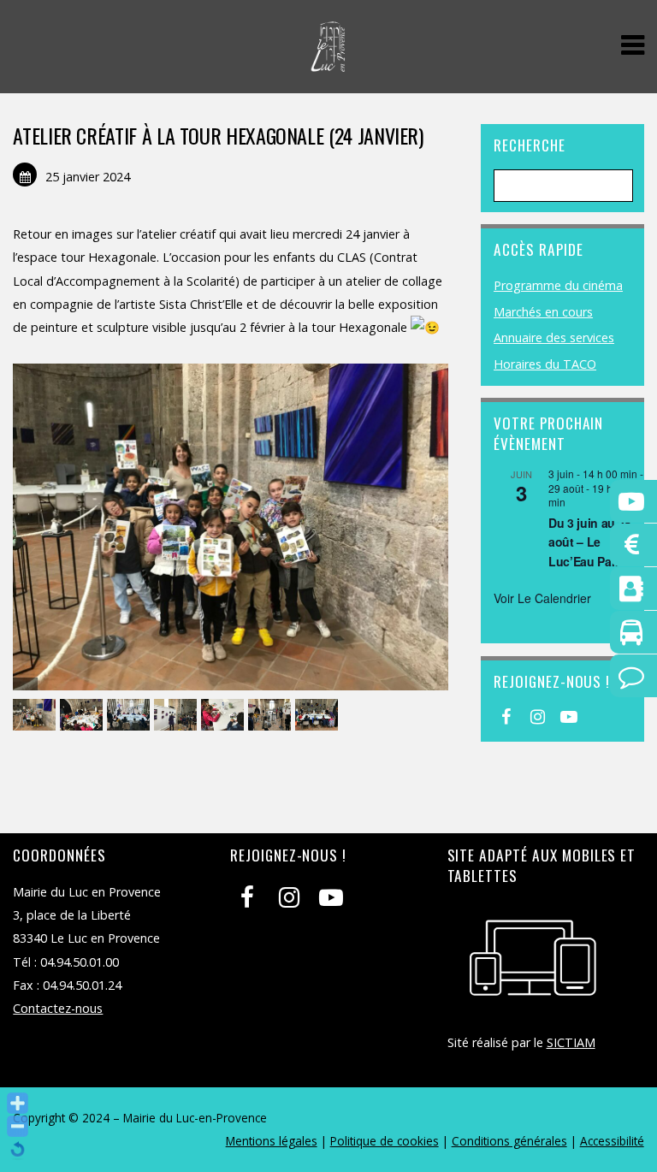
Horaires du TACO (545, 364)
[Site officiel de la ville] (328, 63)
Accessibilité (612, 1141)
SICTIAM (571, 1042)
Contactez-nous (58, 1008)
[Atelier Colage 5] (271, 715)
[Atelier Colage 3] (224, 715)
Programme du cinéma (558, 285)
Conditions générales (509, 1141)
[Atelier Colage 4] (130, 715)
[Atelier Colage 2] (83, 715)
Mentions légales (271, 1141)
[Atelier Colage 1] (36, 715)
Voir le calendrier (542, 598)
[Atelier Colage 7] (318, 715)
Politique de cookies (384, 1141)
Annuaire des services (554, 337)
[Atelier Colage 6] (177, 715)
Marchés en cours (543, 312)
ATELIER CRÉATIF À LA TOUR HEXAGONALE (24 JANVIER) (218, 135)
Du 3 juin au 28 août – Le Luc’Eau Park (589, 542)
